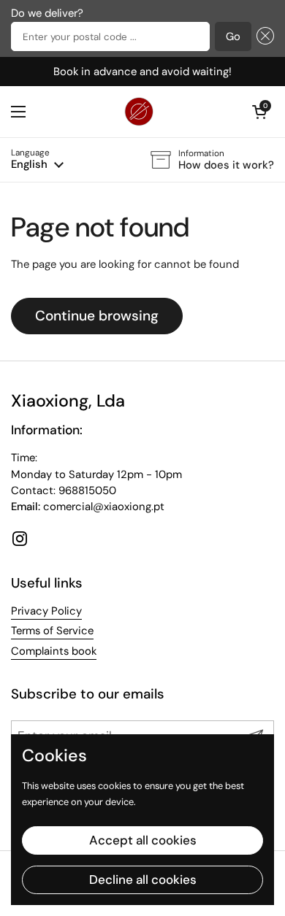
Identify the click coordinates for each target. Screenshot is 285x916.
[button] (262, 36)
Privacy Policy (46, 611)
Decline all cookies (143, 879)
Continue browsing (97, 316)
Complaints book (53, 651)
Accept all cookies (143, 840)
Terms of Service (52, 630)
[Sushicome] (139, 111)
